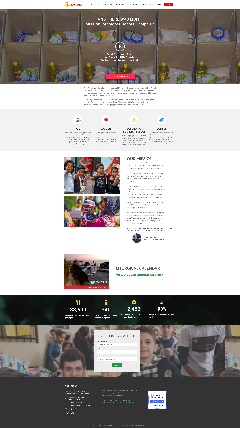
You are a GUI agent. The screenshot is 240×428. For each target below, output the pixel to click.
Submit (117, 365)
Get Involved (119, 4)
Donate (169, 4)
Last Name (100, 356)
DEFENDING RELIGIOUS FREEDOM (134, 130)
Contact (144, 4)
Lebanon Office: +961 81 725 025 (78, 406)
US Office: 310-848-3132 (75, 402)
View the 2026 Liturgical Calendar (139, 274)
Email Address (102, 341)
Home (90, 4)
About (97, 4)
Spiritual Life (132, 4)
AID (78, 128)
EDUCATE (106, 128)
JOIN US (161, 128)
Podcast (158, 4)
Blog (151, 4)
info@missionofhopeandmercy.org (80, 409)
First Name (100, 348)
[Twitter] (67, 413)
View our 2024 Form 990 (127, 403)
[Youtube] (72, 413)
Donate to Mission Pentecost (120, 77)
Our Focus (107, 4)
